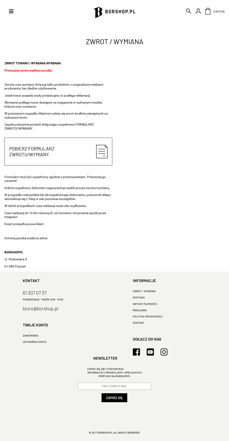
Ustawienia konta (34, 342)
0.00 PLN (219, 11)
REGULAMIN (140, 310)
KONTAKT (138, 323)
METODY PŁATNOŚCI (145, 304)
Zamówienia (30, 335)
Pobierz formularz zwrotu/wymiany (32, 151)
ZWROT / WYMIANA (144, 291)
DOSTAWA (139, 297)
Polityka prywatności (147, 316)
